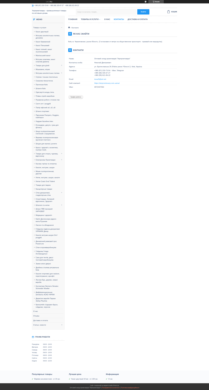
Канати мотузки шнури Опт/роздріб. (46, 236)
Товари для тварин (43, 185)
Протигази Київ (42, 85)
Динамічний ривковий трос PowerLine (46, 242)
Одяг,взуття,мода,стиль (45, 92)
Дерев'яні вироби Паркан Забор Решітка (46, 299)
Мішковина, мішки (43, 69)
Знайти (143, 12)
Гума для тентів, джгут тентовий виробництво (44, 258)
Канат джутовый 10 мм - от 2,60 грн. (84, 379)
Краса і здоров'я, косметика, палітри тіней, (47, 149)
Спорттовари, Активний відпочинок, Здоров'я (45, 200)
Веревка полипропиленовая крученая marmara (47, 139)
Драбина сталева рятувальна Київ (47, 269)
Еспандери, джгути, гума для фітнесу (47, 126)
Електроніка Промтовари (45, 160)
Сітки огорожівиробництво (46, 247)
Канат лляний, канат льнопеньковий (44, 50)
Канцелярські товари (44, 189)
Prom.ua (116, 385)
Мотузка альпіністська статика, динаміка (48, 37)
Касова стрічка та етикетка (46, 164)
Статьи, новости (39, 325)
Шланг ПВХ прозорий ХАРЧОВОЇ (44, 210)
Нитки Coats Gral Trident (45, 181)
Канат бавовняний (43, 42)
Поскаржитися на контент (111, 388)
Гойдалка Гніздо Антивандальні (42, 252)
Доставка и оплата (40, 320)
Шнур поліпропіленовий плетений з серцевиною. (45, 132)
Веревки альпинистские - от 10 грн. (47, 379)
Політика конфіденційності (130, 388)
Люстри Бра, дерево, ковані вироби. (47, 281)
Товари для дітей (42, 65)
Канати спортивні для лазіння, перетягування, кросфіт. (48, 275)
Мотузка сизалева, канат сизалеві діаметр (45, 60)
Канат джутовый (42, 32)
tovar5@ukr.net (100, 79)
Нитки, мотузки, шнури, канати (48, 177)
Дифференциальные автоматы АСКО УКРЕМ (45, 293)
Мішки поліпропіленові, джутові (45, 172)
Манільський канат (43, 55)
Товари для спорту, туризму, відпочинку (47, 155)
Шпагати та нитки (42, 205)
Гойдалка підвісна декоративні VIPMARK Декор (48, 230)
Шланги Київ (40, 88)
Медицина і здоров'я (44, 215)
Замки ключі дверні (43, 264)
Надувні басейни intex (44, 121)
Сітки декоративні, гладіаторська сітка (43, 194)
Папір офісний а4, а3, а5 (45, 107)
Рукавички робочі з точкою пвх (48, 100)
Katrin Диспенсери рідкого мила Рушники (46, 220)
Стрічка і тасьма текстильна (47, 77)
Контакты (119, 19)
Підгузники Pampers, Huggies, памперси (47, 116)
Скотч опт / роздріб (43, 104)
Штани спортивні (42, 111)
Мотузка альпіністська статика (47, 73)
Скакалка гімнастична (44, 81)
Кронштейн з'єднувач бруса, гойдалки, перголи (47, 306)
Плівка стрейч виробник (45, 96)
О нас (35, 311)
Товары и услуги (39, 28)
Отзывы (36, 316)
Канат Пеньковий (42, 45)
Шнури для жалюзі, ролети (46, 144)
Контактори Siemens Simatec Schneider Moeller (47, 287)
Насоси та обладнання (45, 225)
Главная (72, 19)
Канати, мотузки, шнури (45, 167)
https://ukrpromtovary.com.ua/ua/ (107, 83)
